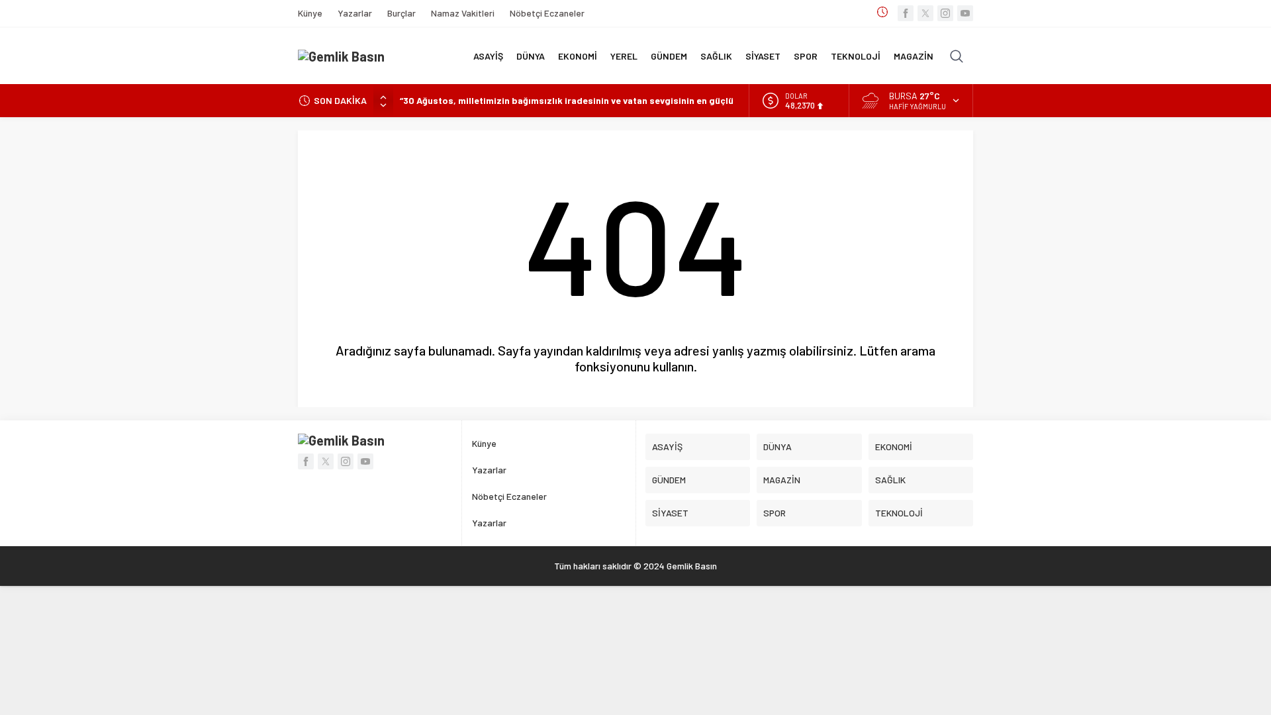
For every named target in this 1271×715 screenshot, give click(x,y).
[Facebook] (906, 13)
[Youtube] (965, 13)
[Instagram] (945, 13)
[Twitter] (925, 13)
